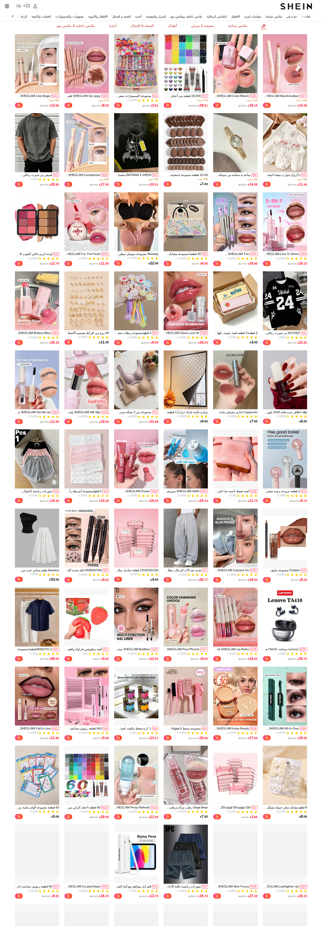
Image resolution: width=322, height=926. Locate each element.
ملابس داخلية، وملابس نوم (186, 16)
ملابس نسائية (274, 16)
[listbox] (35, 6)
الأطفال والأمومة (98, 16)
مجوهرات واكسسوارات (69, 16)
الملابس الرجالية (217, 16)
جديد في (292, 16)
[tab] (263, 26)
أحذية (138, 16)
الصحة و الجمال (121, 16)
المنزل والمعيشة (156, 16)
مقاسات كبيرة (252, 16)
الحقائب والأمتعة (41, 16)
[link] (285, 63)
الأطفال (235, 16)
